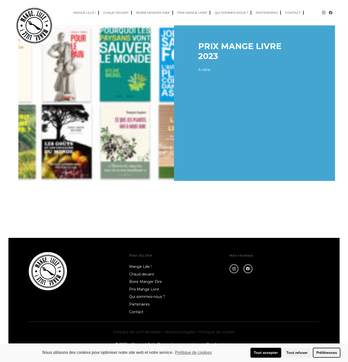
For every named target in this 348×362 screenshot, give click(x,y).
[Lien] (34, 25)
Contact (136, 312)
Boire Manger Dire (145, 281)
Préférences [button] (326, 353)
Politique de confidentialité (137, 332)
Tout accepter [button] (266, 353)
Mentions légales (180, 332)
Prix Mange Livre (144, 289)
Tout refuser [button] (296, 353)
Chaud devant (141, 274)
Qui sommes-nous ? (147, 296)
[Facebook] (330, 12)
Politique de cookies (217, 332)
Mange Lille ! (140, 266)
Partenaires (139, 304)
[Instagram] (323, 12)
